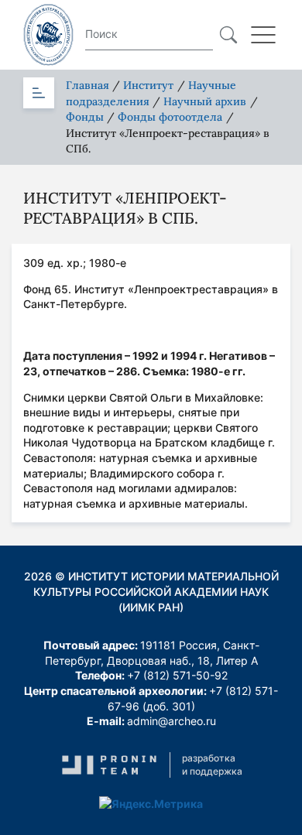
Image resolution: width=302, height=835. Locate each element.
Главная (87, 85)
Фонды (85, 117)
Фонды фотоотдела (170, 117)
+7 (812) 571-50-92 (177, 675)
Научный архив (204, 101)
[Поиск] (228, 34)
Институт (148, 85)
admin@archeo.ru (171, 720)
